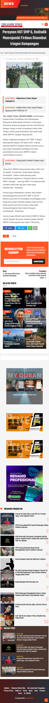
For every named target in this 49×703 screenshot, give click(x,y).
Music (20, 693)
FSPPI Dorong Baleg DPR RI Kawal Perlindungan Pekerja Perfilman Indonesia (31, 526)
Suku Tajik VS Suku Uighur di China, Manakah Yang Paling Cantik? (30, 617)
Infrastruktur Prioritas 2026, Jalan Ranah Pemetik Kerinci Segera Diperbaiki (35, 344)
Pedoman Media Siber (18, 688)
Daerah (14, 236)
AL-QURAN (27, 693)
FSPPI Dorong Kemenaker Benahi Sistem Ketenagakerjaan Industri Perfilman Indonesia (28, 548)
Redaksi (6, 688)
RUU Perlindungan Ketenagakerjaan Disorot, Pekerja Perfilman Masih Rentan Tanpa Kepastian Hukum (30, 594)
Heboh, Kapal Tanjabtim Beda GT (12, 345)
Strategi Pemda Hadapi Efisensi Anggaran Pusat (13, 325)
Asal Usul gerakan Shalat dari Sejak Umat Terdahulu (30, 559)
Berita (25, 691)
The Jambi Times (29, 698)
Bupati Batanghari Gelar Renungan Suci (34, 304)
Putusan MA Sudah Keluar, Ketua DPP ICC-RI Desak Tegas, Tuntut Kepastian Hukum (30, 515)
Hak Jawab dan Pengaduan (36, 688)
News (31, 691)
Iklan (36, 691)
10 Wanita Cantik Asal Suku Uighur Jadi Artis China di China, (31, 605)
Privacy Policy (8, 691)
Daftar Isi (18, 691)
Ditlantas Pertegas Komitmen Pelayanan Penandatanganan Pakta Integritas (34, 322)
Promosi (42, 691)
